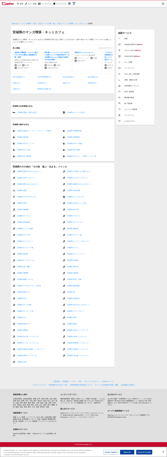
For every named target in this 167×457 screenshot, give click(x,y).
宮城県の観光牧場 (23, 222)
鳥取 (24, 405)
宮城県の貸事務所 (73, 137)
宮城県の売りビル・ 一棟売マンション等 (81, 156)
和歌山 (19, 405)
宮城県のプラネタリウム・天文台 (29, 285)
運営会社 (57, 381)
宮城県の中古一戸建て (75, 143)
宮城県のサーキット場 (25, 311)
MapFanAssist (68, 415)
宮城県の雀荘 (72, 317)
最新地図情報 (65, 399)
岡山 (32, 405)
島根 (28, 405)
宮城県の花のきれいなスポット (78, 304)
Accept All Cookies (144, 452)
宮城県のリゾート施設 (25, 228)
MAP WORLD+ (123, 403)
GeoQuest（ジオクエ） (68, 417)
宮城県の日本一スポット (26, 177)
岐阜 (25, 403)
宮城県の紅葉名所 (73, 298)
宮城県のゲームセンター (76, 197)
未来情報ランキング (29, 419)
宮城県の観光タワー (24, 324)
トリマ (87, 415)
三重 (37, 403)
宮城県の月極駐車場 (74, 131)
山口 (40, 405)
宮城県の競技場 (72, 228)
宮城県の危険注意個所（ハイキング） (30, 349)
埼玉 (27, 401)
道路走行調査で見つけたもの (84, 401)
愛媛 (53, 405)
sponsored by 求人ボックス (105, 48)
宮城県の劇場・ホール (25, 279)
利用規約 (65, 381)
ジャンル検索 (25, 23)
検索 (14, 417)
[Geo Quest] (74, 3)
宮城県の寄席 (22, 203)
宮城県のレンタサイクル (26, 260)
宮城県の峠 (71, 292)
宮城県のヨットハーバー (76, 254)
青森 (34, 399)
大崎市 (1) (16, 89)
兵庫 (54, 403)
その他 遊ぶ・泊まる (54, 23)
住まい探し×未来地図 (44, 417)
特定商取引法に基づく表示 (58, 385)
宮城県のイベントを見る (76, 112)
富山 (49, 401)
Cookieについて (107, 381)
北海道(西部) (27, 399)
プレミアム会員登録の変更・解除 (106, 385)
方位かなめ (94, 415)
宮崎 (37, 407)
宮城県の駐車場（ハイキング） (78, 343)
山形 (51, 399)
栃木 (18, 401)
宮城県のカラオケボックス (26, 197)
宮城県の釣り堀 (72, 209)
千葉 (31, 401)
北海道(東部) (17, 399)
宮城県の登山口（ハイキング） (78, 330)
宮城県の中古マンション (26, 143)
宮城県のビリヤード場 (25, 247)
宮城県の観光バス (23, 292)
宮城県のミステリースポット (77, 177)
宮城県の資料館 (72, 260)
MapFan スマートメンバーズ (118, 415)
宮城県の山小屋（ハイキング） (28, 336)
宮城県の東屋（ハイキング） (27, 355)
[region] (83, 452)
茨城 (14, 401)
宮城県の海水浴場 (73, 190)
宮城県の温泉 (22, 190)
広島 (36, 405)
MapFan (15, 23)
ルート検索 (21, 417)
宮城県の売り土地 (23, 150)
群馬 (22, 401)
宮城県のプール (72, 247)
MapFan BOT (79, 415)
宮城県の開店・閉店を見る (27, 112)
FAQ (79, 381)
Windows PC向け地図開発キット (126, 401)
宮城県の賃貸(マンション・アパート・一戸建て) (34, 131)
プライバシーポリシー (92, 381)
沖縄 (47, 407)
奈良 (14, 405)
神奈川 (40, 401)
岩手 (38, 399)
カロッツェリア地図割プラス (139, 415)
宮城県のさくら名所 (24, 304)
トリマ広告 (134, 403)
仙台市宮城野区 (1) (44, 77)
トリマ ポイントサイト (86, 417)
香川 (49, 405)
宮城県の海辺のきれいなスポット (29, 171)
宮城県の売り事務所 (24, 156)
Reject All (127, 452)
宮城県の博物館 (22, 273)
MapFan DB (142, 401)
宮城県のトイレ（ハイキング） (28, 343)
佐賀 (21, 407)
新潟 (44, 401)
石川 (53, 401)
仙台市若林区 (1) (69, 77)
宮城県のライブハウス (75, 222)
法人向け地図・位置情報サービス (119, 399)
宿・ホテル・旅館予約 (92, 403)
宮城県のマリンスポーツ (76, 311)
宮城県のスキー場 (23, 235)
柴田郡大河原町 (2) (44, 89)
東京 (35, 401)
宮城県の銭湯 (72, 324)
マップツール (31, 417)
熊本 (29, 407)
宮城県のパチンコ (73, 216)
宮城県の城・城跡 (23, 266)
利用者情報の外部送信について (81, 385)
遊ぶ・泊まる (38, 23)
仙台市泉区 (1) (93, 77)
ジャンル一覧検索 (30, 421)
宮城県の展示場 (72, 266)
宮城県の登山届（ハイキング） (78, 355)
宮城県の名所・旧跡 (74, 279)
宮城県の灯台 (22, 298)
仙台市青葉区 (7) (19, 77)
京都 (49, 403)
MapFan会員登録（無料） (22, 433)
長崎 (25, 407)
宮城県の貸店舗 (22, 137)
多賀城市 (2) (92, 83)
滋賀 (41, 403)
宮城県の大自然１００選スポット (79, 171)
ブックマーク (43, 421)
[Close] (163, 451)
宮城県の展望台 (22, 330)
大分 (33, 407)
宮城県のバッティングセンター (78, 241)
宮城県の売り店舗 (73, 150)
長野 (21, 403)
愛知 (33, 403)
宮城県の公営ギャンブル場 (76, 203)
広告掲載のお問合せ (128, 385)
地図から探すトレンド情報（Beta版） (84, 399)
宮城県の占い (22, 317)
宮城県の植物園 (22, 209)
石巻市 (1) (16, 83)
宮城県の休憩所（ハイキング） (78, 349)
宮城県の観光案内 (73, 285)
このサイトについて (39, 385)
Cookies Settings (111, 452)
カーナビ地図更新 (77, 403)
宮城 (42, 399)
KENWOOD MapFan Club (117, 417)
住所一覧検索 (42, 419)
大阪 (45, 403)
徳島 (44, 405)
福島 (55, 399)
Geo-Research (143, 403)
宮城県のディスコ (23, 216)
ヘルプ (73, 381)
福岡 (17, 407)
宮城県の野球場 (22, 254)
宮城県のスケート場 (74, 235)
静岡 (29, 403)
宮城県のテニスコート (25, 241)
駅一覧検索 (20, 421)
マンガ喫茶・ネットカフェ (75, 23)
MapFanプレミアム (67, 413)
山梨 (17, 403)
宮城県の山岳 (22, 362)
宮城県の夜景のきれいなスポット (79, 184)
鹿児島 (42, 407)
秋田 (47, 399)
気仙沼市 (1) (42, 83)
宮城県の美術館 (72, 273)
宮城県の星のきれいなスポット (28, 184)
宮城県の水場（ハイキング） (77, 336)
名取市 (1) (66, 83)
